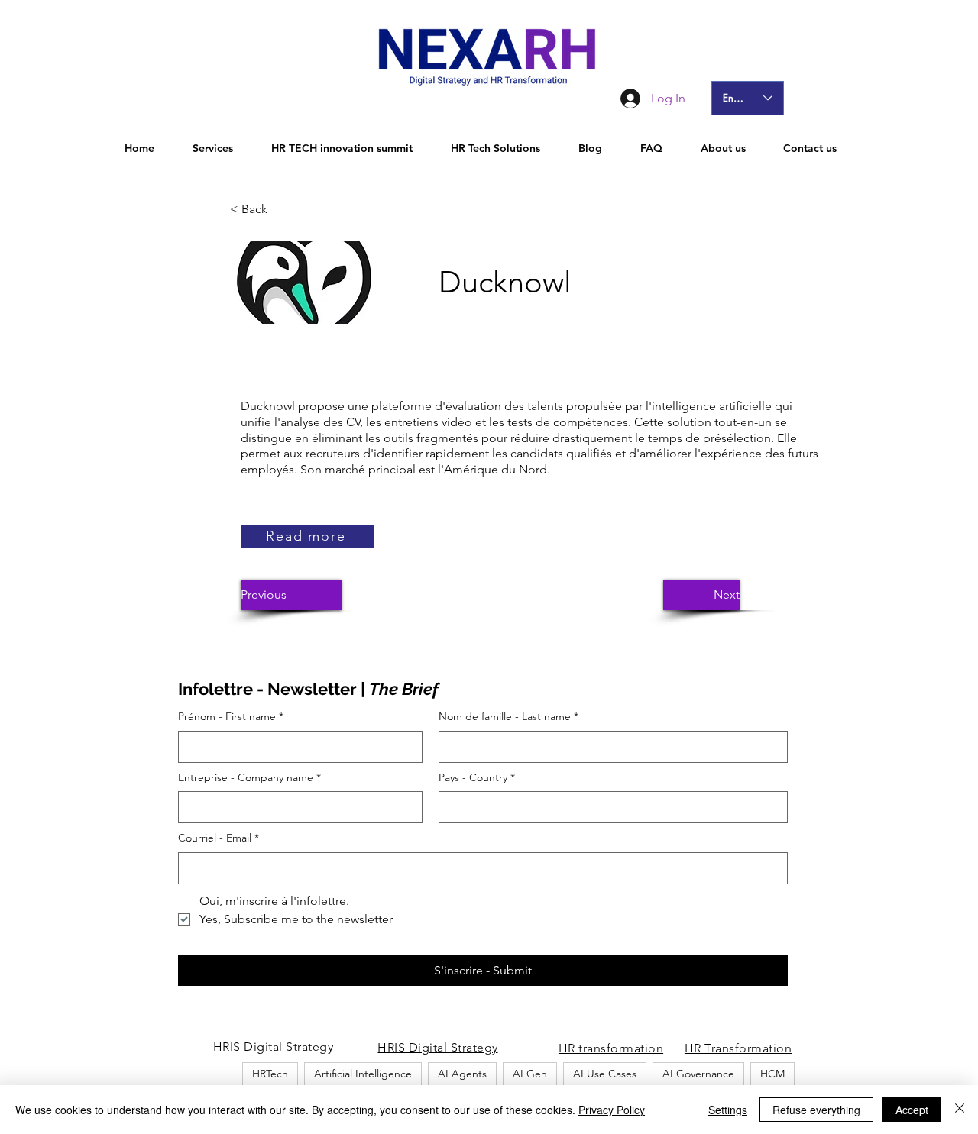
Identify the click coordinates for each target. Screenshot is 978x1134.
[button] (280, 209)
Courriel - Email (218, 838)
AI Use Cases (604, 1074)
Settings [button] (727, 1109)
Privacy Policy (611, 1109)
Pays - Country (477, 777)
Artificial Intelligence (363, 1074)
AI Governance (698, 1074)
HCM (772, 1074)
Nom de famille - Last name (508, 716)
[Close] (959, 1109)
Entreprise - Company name (249, 777)
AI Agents (462, 1074)
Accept (911, 1109)
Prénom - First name (230, 716)
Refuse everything (816, 1109)
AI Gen (530, 1074)
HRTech (270, 1074)
